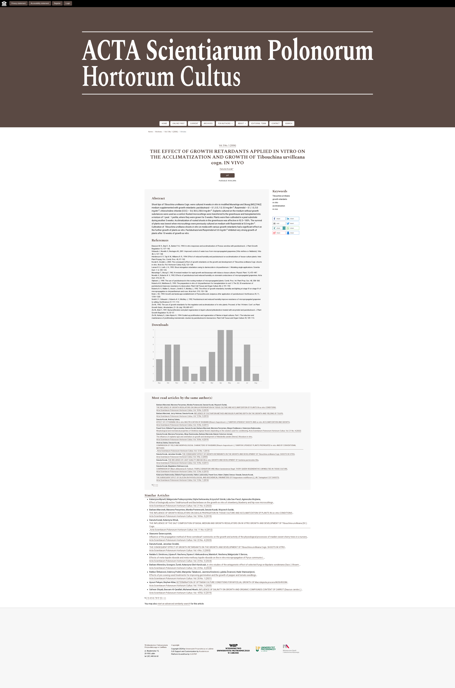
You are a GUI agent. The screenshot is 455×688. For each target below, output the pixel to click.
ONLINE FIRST (178, 123)
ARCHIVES (208, 123)
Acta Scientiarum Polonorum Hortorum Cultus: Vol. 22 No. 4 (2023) (180, 540)
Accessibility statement (40, 3)
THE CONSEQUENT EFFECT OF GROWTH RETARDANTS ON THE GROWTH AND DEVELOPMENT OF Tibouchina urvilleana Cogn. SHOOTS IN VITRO (238, 454)
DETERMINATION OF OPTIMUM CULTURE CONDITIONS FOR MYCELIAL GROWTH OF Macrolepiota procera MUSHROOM (231, 582)
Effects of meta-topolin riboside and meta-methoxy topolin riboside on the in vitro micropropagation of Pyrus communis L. (206, 557)
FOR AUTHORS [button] (224, 123)
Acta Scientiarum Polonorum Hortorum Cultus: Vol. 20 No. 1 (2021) (180, 578)
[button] (279, 218)
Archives (158, 132)
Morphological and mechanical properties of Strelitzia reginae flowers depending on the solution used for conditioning (202, 431)
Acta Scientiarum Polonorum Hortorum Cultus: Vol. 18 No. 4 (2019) (182, 439)
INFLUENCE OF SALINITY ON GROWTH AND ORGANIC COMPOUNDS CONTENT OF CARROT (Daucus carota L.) (250, 589)
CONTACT (275, 123)
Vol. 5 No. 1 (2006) (171, 132)
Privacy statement (18, 3)
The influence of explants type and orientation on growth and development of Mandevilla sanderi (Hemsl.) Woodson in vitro (204, 437)
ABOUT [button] (241, 123)
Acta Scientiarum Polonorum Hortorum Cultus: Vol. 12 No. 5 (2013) (182, 416)
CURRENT (194, 123)
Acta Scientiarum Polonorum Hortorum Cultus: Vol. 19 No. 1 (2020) (180, 585)
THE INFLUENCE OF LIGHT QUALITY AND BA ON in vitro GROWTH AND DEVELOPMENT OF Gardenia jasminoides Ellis (213, 460)
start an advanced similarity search (173, 603)
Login (68, 3)
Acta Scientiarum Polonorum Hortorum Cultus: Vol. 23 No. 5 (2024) (180, 561)
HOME (164, 123)
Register (57, 3)
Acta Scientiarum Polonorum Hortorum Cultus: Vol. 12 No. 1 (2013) (183, 451)
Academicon (204, 651)
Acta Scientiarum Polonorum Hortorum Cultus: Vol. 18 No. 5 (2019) (182, 410)
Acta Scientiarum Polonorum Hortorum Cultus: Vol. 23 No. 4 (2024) (180, 568)
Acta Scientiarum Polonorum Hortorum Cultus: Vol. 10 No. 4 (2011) (182, 425)
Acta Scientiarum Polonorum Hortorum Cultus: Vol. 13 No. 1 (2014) (182, 480)
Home (150, 132)
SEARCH (288, 123)
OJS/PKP (193, 654)
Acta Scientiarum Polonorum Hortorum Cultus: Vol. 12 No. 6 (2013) (182, 471)
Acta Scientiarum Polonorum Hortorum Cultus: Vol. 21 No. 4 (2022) (275, 431)
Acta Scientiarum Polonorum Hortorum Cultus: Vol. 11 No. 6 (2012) (181, 529)
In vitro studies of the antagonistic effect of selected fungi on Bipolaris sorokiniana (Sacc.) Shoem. (253, 564)
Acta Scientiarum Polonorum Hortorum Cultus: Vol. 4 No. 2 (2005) (182, 457)
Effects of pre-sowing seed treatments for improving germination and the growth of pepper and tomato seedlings (202, 575)
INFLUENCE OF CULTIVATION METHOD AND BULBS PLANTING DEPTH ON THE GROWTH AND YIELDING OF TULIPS (238, 413)
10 (160, 598)
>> (157, 485)
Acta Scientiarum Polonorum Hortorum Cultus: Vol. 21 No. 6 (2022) (180, 506)
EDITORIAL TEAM (258, 123)
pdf (227, 175)
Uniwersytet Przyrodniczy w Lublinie (199, 649)
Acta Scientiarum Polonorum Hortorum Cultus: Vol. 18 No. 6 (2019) (180, 593)
